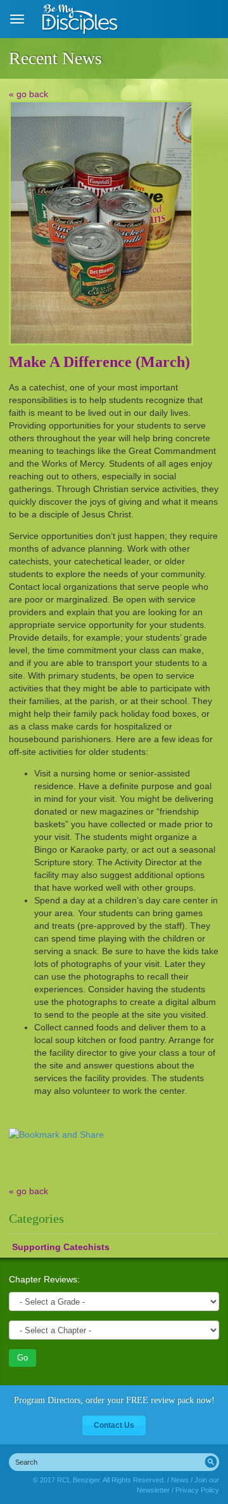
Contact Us (114, 1425)
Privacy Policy (197, 1490)
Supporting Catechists (61, 1247)
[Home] (80, 19)
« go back (28, 94)
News (180, 1480)
